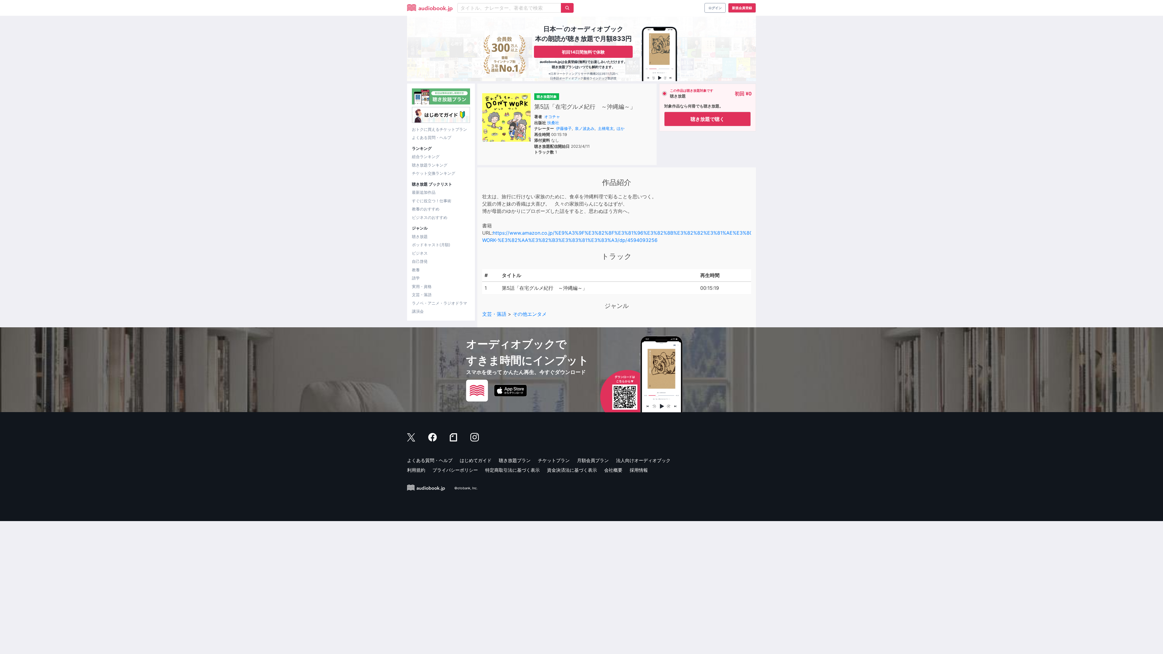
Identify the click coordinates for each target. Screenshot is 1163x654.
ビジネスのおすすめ (429, 217)
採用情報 (639, 470)
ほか (621, 128)
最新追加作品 (424, 192)
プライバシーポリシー (455, 470)
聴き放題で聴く (707, 119)
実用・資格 (422, 286)
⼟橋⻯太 (606, 128)
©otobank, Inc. (466, 488)
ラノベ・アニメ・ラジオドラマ (439, 303)
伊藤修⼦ (564, 128)
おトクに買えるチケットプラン (439, 129)
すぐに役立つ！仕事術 (431, 200)
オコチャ (552, 116)
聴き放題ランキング (429, 165)
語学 (416, 278)
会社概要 (613, 470)
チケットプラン (554, 460)
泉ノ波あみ (585, 128)
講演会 (418, 311)
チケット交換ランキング (433, 173)
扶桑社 (553, 122)
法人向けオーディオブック (643, 460)
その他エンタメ (530, 314)
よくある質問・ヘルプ (431, 137)
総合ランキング (425, 156)
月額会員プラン (593, 460)
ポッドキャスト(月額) (431, 244)
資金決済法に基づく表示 (572, 470)
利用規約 (416, 470)
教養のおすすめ (425, 208)
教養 (416, 269)
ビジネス (420, 253)
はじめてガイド (476, 460)
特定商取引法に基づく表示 (512, 470)
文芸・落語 (422, 294)
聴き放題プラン (515, 460)
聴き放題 (420, 236)
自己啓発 (420, 261)
